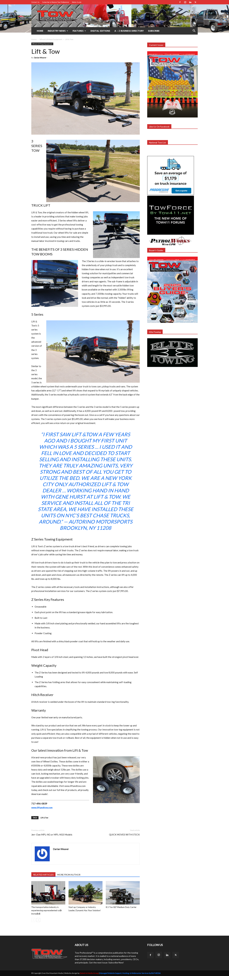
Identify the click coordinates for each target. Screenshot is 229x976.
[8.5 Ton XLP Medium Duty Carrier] (123, 892)
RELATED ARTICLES (43, 874)
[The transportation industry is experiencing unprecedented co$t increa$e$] (48, 892)
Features (78, 30)
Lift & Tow (44, 818)
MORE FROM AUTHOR (68, 874)
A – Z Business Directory (129, 30)
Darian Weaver (40, 58)
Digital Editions (100, 30)
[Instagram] (185, 2)
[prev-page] (33, 920)
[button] (194, 31)
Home (40, 30)
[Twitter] (195, 2)
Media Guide (76, 2)
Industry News (57, 30)
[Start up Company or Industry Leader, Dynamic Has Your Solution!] (86, 892)
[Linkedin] (190, 2)
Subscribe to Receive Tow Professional (55, 2)
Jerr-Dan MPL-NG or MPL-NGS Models (51, 834)
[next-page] (38, 920)
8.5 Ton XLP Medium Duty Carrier (121, 907)
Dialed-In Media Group (89, 973)
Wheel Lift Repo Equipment (51, 39)
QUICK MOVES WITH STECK (124, 834)
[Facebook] (180, 2)
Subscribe (154, 30)
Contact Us (35, 2)
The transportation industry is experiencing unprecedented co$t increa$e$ (46, 910)
